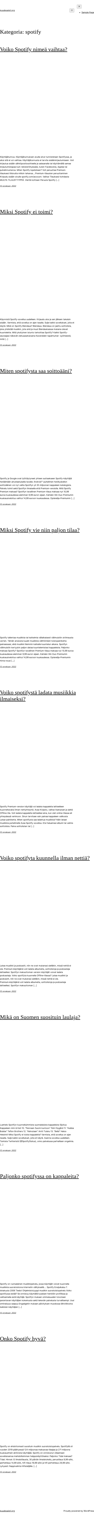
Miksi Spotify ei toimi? (26, 212)
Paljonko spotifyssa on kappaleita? (39, 1176)
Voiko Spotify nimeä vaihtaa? (33, 49)
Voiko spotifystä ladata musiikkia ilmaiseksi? (38, 695)
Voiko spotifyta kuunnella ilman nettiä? (45, 858)
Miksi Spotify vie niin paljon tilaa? (40, 530)
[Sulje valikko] (79, 6)
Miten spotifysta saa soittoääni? (36, 371)
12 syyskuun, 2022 (8, 186)
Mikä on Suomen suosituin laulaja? (40, 1017)
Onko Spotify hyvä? (23, 1338)
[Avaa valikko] (72, 10)
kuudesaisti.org (7, 10)
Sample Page (88, 12)
